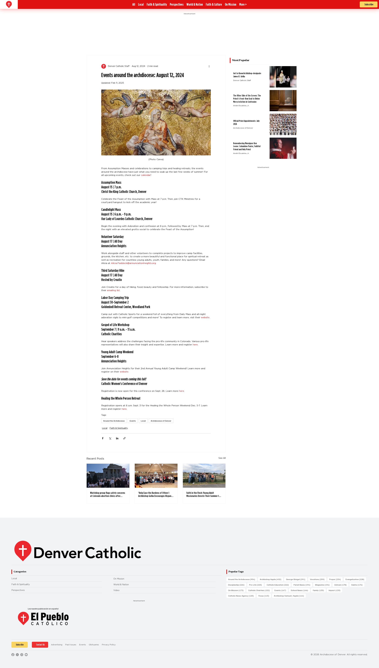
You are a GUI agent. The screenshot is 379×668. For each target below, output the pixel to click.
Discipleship (237, 584)
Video (116, 590)
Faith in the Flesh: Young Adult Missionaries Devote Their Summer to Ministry (203, 494)
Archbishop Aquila (271, 579)
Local (143, 420)
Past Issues (70, 645)
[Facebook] (12, 654)
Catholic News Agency (242, 595)
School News (300, 590)
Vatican (341, 584)
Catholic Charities (260, 590)
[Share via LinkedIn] (117, 438)
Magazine (323, 584)
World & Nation (121, 584)
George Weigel (296, 579)
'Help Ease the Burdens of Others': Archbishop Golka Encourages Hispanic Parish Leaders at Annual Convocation (155, 494)
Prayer (336, 579)
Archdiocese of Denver (161, 420)
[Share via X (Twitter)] (110, 438)
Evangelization (356, 579)
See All (222, 458)
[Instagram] (21, 654)
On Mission (118, 579)
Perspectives (18, 590)
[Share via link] (124, 438)
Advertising (56, 645)
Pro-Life (256, 584)
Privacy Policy (109, 645)
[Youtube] (26, 654)
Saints (357, 584)
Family (319, 590)
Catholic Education (279, 584)
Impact (335, 590)
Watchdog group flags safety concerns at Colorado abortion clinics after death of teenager (107, 494)
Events (133, 420)
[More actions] (209, 66)
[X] (17, 654)
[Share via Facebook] (102, 438)
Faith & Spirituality (119, 428)
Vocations (318, 579)
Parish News (303, 584)
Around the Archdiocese (114, 420)
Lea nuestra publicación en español (43, 609)
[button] (243, 4)
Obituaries (94, 645)
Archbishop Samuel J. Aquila (290, 595)
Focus (264, 595)
